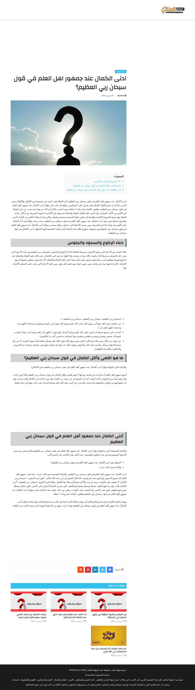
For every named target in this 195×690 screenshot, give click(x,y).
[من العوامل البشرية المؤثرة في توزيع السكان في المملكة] (108, 602)
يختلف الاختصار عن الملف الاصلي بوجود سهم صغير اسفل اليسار (31, 616)
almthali (120, 95)
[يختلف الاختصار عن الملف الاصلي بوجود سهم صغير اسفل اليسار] (28, 602)
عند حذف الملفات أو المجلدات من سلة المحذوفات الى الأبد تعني (108, 650)
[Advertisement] (97, 44)
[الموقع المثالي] (172, 10)
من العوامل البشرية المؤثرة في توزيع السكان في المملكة (109, 616)
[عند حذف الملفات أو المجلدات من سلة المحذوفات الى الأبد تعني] (108, 636)
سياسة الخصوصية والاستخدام (97, 675)
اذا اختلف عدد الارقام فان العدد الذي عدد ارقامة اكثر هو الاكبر (69, 616)
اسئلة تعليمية (121, 71)
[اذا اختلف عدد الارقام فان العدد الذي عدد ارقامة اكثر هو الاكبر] (68, 602)
